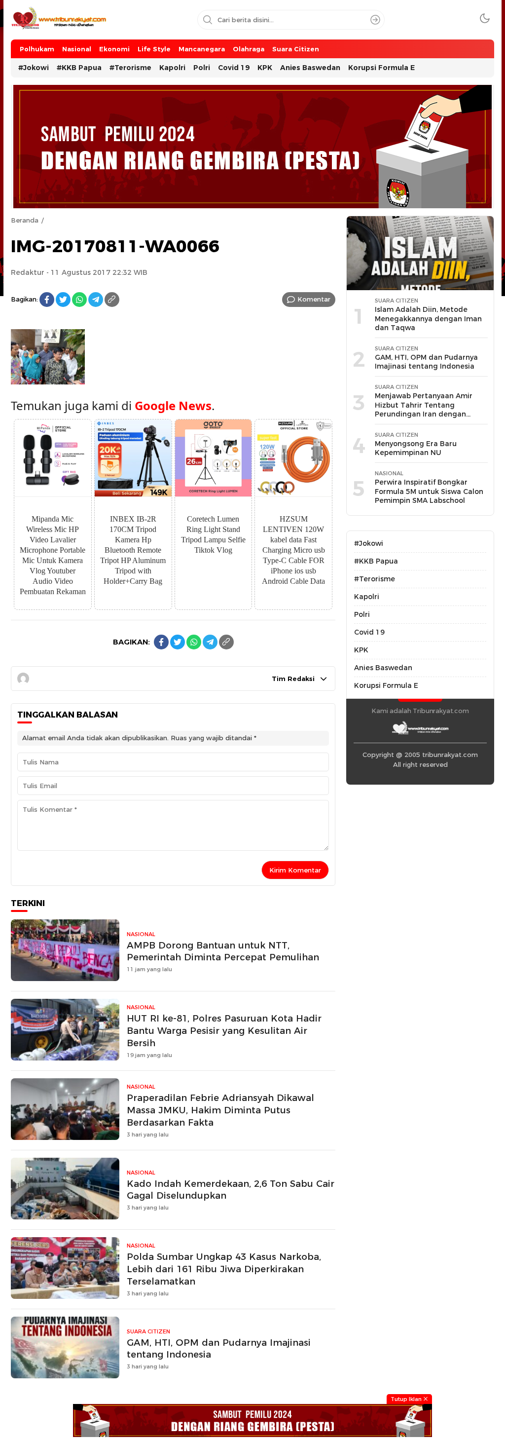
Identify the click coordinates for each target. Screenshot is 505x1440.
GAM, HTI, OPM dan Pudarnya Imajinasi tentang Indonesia (219, 1349)
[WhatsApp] (79, 299)
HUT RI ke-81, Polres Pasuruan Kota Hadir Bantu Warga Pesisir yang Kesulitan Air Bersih (224, 1031)
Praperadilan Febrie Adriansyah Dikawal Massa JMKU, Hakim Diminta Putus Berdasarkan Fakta (220, 1110)
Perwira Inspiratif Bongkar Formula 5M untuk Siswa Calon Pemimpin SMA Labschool (429, 491)
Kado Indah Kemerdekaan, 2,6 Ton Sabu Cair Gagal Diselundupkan (230, 1190)
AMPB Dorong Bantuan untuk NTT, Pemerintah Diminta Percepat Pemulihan (223, 951)
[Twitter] (63, 299)
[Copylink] (112, 299)
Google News (173, 405)
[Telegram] (95, 299)
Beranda (24, 220)
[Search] (375, 20)
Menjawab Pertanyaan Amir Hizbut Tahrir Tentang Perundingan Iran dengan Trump (423, 409)
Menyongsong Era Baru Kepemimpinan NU (416, 448)
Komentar (313, 299)
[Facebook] (46, 299)
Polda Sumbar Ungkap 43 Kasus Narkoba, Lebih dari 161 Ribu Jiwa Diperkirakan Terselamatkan (224, 1269)
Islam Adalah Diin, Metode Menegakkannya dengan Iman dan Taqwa (428, 318)
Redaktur (27, 272)
